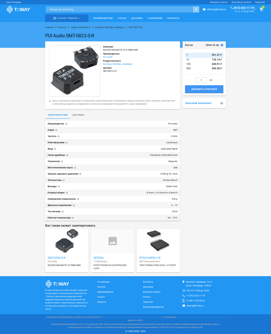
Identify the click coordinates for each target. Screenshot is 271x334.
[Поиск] (196, 9)
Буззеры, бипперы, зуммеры (117, 64)
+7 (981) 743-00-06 (195, 300)
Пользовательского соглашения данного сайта (200, 317)
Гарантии (148, 302)
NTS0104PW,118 (149, 257)
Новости (101, 302)
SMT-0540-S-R (56, 257)
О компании (155, 18)
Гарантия (260, 2)
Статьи (122, 18)
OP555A (98, 257)
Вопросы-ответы (219, 2)
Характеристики (58, 115)
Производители (103, 18)
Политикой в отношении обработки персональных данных (132, 317)
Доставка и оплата (241, 2)
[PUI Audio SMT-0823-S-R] (75, 71)
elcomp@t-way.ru (216, 9)
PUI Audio (108, 57)
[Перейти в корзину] (261, 9)
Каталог (101, 287)
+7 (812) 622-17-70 (195, 295)
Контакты (173, 18)
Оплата (147, 297)
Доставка (137, 18)
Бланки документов (153, 307)
